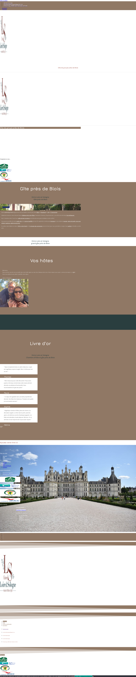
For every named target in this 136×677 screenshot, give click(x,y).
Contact (5, 460)
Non (78, 676)
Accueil (5, 456)
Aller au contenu (3, 0)
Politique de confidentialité (86, 676)
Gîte (4, 457)
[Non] (93, 676)
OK (75, 676)
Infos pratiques (7, 458)
